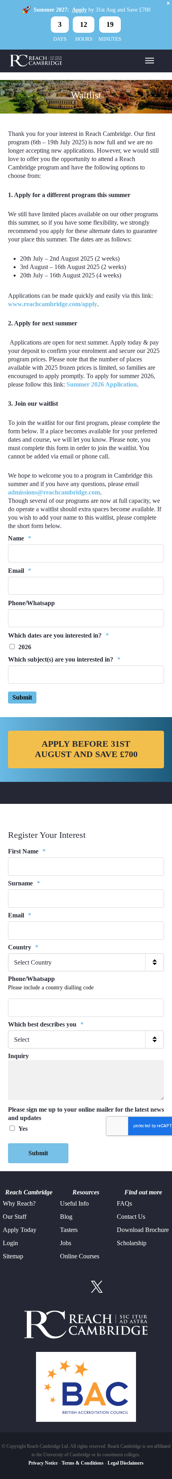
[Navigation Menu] (149, 60)
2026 (24, 647)
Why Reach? (19, 1203)
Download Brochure (143, 1229)
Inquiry (18, 1055)
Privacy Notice (43, 1463)
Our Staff (14, 1216)
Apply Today (19, 1229)
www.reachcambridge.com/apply (52, 304)
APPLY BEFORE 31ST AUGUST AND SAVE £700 (86, 749)
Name (19, 538)
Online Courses (79, 1256)
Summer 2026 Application (101, 384)
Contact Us (131, 1216)
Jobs (65, 1243)
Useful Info (74, 1203)
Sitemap (13, 1256)
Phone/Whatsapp (31, 603)
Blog (66, 1216)
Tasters (69, 1229)
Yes (23, 1128)
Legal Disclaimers (126, 1463)
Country (23, 947)
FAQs (124, 1203)
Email (19, 570)
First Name (27, 851)
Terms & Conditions (83, 1463)
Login (10, 1243)
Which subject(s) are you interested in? (64, 659)
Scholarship (131, 1243)
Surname (24, 883)
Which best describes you (46, 1024)
